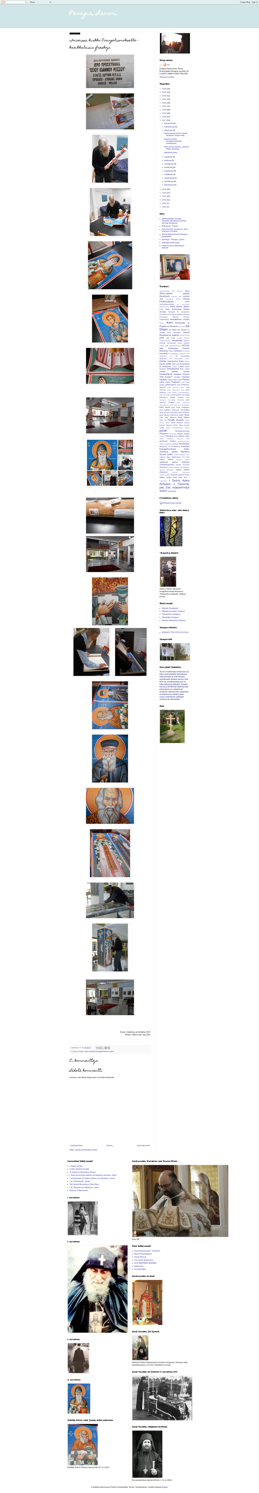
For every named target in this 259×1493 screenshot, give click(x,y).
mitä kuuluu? (165, 377)
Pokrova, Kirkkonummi (79, 1190)
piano (167, 382)
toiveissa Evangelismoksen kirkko (101, 1051)
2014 (164, 196)
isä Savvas (182, 330)
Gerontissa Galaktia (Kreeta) (178, 314)
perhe (161, 382)
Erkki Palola (164, 309)
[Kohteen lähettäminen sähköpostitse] (97, 1047)
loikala (175, 371)
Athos (187, 291)
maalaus (177, 374)
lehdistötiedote (173, 369)
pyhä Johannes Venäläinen (179, 405)
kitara (171, 351)
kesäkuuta (168, 167)
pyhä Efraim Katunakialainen (178, 392)
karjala (180, 343)
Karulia (161, 346)
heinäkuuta (169, 164)
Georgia (162, 312)
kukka (181, 361)
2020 (164, 110)
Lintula (187, 369)
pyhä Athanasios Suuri (176, 390)
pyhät (163, 430)
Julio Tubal (170, 338)
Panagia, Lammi (93, 13)
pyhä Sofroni (183, 417)
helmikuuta (169, 181)
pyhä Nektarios (183, 412)
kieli (166, 346)
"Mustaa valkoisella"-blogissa (174, 620)
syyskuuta (168, 157)
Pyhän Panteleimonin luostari (177, 428)
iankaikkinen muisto (179, 319)
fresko (81, 1051)
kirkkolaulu (163, 351)
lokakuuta (168, 130)
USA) (183, 457)
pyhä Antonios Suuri (175, 387)
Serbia (173, 441)
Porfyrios (175, 382)
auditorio (174, 296)
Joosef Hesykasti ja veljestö (174, 333)
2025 (164, 92)
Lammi (181, 366)
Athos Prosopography (143, 1254)
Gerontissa (163, 314)
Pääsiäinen (164, 434)
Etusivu (110, 1145)
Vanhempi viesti (143, 1145)
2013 (164, 200)
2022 (164, 103)
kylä (177, 364)
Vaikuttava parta (170, 153)
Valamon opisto (182, 459)
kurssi (162, 364)
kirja (161, 348)
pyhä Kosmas (164, 412)
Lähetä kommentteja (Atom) (85, 1150)
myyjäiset (185, 377)
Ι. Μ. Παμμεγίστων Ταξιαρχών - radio (84, 1187)
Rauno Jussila (183, 434)
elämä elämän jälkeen (179, 307)
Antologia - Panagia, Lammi (173, 239)
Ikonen (161, 323)
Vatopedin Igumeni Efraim (180, 475)
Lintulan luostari (76, 1166)
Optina (170, 380)
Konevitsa (186, 351)
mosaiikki (177, 377)
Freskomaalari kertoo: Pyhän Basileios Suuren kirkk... (175, 134)
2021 (164, 106)
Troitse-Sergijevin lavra (181, 454)
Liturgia (162, 372)
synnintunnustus (183, 441)
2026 (164, 89)
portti (183, 382)
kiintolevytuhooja (175, 346)
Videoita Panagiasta (170, 608)
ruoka (187, 436)
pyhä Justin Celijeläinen (180, 407)
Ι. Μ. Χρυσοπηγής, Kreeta (80, 1181)
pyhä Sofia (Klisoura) (168, 417)
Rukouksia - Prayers (170, 226)
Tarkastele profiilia (166, 77)
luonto (186, 371)
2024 (164, 96)
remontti (162, 436)
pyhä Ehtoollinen (165, 395)
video (162, 477)
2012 (164, 203)
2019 (164, 113)
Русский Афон (140, 1269)
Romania (169, 436)
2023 (164, 99)
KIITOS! (185, 345)
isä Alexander (172, 326)
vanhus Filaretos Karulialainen (178, 467)
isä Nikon (173, 330)
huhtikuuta (168, 174)
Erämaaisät (176, 309)
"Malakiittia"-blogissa (170, 617)
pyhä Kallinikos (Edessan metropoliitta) (174, 410)
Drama (178, 299)
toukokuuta (169, 171)
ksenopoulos (173, 361)
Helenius (186, 317)
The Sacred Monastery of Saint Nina (84, 1184)
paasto (179, 380)
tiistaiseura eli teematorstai (169, 446)
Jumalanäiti (176, 340)
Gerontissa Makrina (168, 317)
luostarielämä (165, 374)
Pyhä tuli (162, 420)
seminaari (163, 441)
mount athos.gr (140, 1257)
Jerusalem (177, 332)
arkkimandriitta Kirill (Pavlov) (170, 291)
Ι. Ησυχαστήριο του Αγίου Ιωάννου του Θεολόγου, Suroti (92, 1178)
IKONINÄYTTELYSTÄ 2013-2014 (175, 632)
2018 (164, 117)
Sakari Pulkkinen (166, 439)
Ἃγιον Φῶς (182, 477)
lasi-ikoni (162, 369)
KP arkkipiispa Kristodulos (177, 353)
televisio (175, 444)
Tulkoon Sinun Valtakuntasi (169, 457)
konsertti (163, 353)
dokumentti (169, 299)
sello (187, 439)
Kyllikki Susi (171, 364)
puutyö (161, 385)
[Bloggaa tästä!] (100, 1047)
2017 (164, 120)
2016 (164, 189)
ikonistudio (180, 323)
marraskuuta (169, 127)
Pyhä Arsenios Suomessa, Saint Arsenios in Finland (175, 230)
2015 (164, 193)
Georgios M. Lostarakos (178, 312)
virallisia (169, 477)
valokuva (163, 462)
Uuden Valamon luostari (79, 1169)
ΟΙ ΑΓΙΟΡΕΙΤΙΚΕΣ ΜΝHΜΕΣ (145, 1263)
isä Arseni (182, 326)
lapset (187, 366)
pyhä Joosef (164, 407)
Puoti (187, 382)
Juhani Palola (184, 335)
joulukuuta (168, 123)
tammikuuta (169, 185)
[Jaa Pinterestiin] (108, 1047)
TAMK (161, 444)
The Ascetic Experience (143, 1260)
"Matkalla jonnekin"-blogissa (173, 611)
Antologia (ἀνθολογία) (171, 243)
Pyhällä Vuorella (176, 420)
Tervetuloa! (184, 444)
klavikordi (178, 351)
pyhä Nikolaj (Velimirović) (169, 415)
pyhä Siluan (184, 415)
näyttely (163, 379)
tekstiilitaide (168, 444)
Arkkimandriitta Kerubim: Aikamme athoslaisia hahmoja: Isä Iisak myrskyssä (174, 221)
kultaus (187, 361)
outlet (175, 380)
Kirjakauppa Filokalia (179, 348)
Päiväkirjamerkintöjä (182, 431)
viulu (175, 477)
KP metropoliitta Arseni (179, 358)
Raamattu (173, 434)
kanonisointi (171, 343)
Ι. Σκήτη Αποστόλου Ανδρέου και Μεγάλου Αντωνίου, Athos (93, 1175)
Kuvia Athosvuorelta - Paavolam (147, 1251)
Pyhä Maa (174, 412)
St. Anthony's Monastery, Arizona (83, 1172)
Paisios (186, 379)
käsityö (174, 366)
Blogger (164, 1487)
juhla (161, 338)
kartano (186, 343)
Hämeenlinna (164, 319)
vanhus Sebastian (166, 470)
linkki (182, 369)
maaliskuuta (169, 178)
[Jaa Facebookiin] (105, 1047)
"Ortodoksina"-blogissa (171, 614)
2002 (164, 207)
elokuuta (168, 160)
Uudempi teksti (76, 1145)
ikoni (86, 1051)
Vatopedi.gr (138, 1266)
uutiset (170, 459)
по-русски (172, 491)
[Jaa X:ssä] (103, 1047)
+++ (168, 65)
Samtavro (180, 439)
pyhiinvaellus (170, 385)
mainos (186, 374)
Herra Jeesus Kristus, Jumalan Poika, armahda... (176, 148)
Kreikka (163, 361)
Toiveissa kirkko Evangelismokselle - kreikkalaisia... (173, 141)
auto (180, 296)
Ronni (176, 436)
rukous (181, 436)
